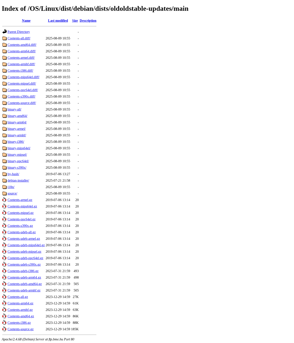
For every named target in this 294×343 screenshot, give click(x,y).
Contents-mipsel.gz (21, 213)
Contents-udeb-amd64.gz (25, 284)
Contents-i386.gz (19, 322)
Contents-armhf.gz (20, 310)
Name (26, 20)
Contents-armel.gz (20, 200)
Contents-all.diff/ (19, 38)
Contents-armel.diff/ (21, 57)
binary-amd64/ (17, 116)
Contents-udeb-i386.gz (23, 271)
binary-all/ (14, 109)
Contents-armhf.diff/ (21, 64)
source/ (12, 193)
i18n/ (11, 187)
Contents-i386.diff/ (20, 70)
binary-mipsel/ (17, 154)
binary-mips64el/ (19, 148)
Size (75, 20)
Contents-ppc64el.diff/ (23, 90)
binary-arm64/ (17, 122)
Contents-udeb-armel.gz (24, 238)
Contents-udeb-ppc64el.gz (25, 258)
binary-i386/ (16, 141)
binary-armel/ (17, 129)
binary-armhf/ (17, 135)
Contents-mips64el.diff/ (23, 77)
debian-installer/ (18, 180)
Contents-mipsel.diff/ (22, 83)
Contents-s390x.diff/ (21, 96)
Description (88, 20)
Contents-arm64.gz (20, 303)
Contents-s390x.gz (20, 226)
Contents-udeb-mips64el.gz (26, 245)
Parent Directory (19, 32)
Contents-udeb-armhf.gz (24, 290)
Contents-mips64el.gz (22, 206)
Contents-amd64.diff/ (22, 45)
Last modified (58, 20)
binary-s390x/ (17, 167)
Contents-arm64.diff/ (22, 51)
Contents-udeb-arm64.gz (24, 277)
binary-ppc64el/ (18, 161)
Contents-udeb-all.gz (22, 232)
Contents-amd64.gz (21, 316)
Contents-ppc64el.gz (22, 219)
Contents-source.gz (21, 329)
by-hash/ (13, 174)
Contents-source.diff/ (22, 103)
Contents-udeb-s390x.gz (24, 264)
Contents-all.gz (18, 297)
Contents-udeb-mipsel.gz (24, 251)
